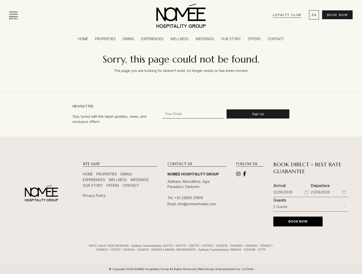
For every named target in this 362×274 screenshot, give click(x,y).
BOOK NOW (297, 221)
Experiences (94, 180)
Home (88, 174)
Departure (320, 185)
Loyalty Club (287, 15)
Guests (279, 200)
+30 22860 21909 (188, 198)
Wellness (118, 180)
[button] (13, 16)
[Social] (238, 174)
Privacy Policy (94, 195)
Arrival (279, 185)
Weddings (139, 180)
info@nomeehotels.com (196, 204)
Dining (126, 174)
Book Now (337, 15)
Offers (112, 185)
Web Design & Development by (225, 269)
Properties (106, 174)
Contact (131, 185)
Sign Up (258, 114)
